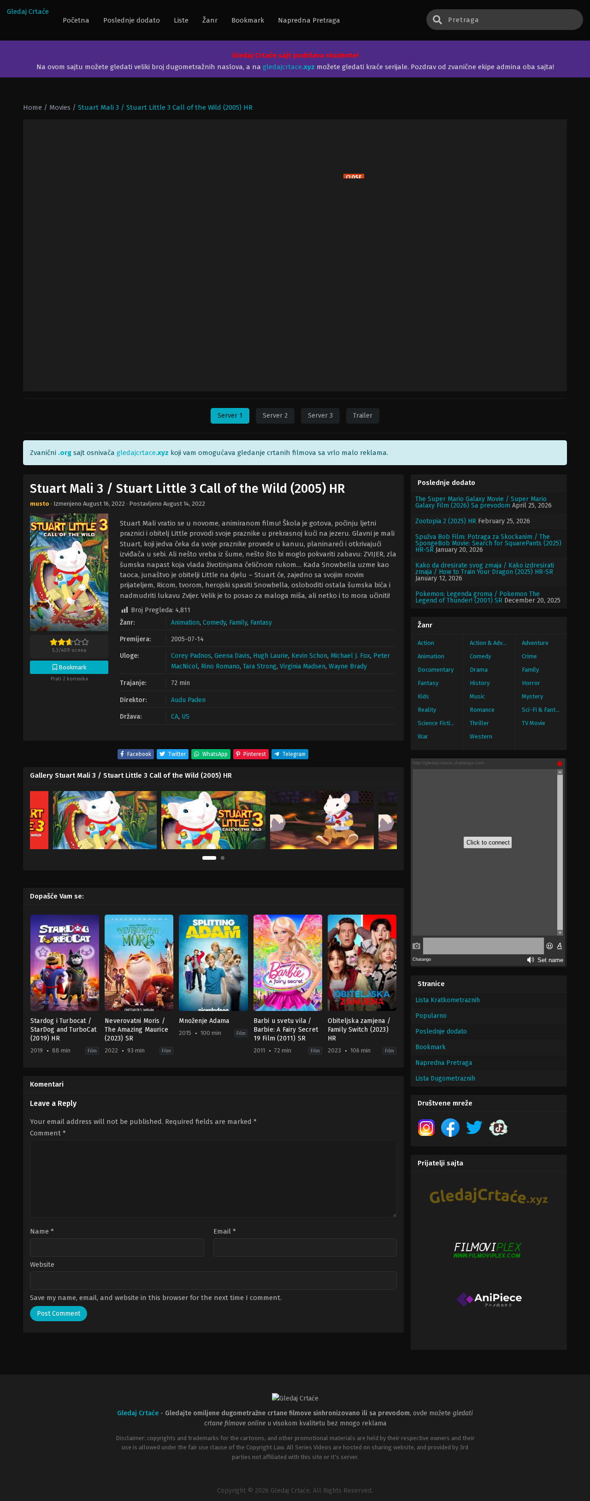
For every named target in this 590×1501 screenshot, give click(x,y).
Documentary (436, 669)
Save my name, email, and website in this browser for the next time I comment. (156, 1298)
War (423, 736)
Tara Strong (260, 666)
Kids (423, 696)
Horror (531, 683)
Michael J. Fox (350, 656)
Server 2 (275, 416)
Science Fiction (437, 723)
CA (174, 717)
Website (42, 1264)
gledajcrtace (289, 67)
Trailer (362, 416)
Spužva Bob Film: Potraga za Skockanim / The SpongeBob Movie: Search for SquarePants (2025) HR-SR (488, 543)
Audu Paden (188, 700)
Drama (479, 669)
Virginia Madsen (302, 666)
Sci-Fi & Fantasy (543, 709)
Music (477, 696)
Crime (529, 656)
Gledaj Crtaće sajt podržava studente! (295, 55)
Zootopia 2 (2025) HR (445, 521)
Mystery (532, 696)
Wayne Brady (348, 666)
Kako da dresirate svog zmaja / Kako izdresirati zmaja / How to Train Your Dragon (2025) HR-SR (484, 568)
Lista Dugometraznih (445, 1078)
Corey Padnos (191, 656)
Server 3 (320, 416)
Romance (482, 709)
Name (42, 1231)
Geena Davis (232, 656)
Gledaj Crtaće (28, 11)
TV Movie (533, 723)
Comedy (214, 622)
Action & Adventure (492, 642)
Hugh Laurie (270, 656)
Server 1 (230, 416)
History (480, 683)
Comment (48, 1133)
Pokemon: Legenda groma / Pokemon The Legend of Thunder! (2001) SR (477, 597)
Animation (185, 622)
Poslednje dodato (441, 1031)
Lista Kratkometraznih (447, 1000)
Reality (427, 709)
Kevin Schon (309, 656)
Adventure (535, 642)
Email (224, 1231)
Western (481, 736)
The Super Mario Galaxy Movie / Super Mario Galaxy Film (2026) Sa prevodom (481, 502)
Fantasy (261, 622)
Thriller (479, 723)
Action (426, 642)
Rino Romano (220, 666)
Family (238, 622)
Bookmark (430, 1047)
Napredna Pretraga (443, 1063)
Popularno (431, 1016)
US (185, 717)
